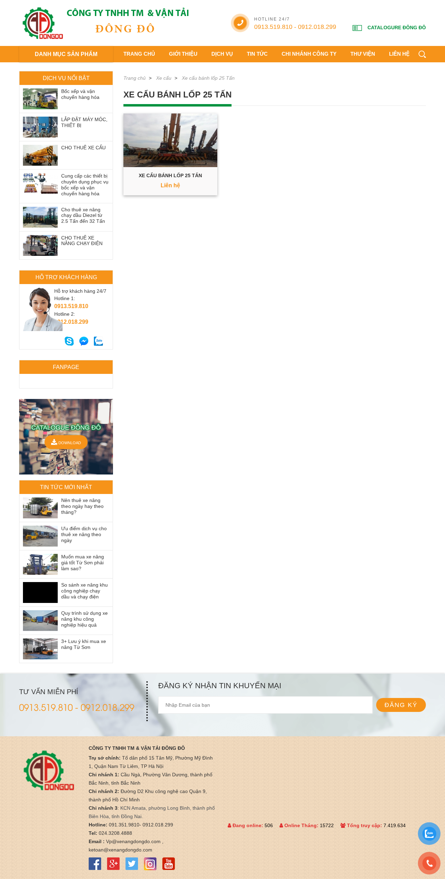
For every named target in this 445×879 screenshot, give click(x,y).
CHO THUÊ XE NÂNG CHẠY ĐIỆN (82, 240)
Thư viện (362, 54)
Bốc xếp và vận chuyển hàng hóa (80, 94)
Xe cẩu (163, 78)
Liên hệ (399, 54)
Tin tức (257, 54)
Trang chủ (139, 54)
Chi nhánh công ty (309, 54)
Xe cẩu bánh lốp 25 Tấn (208, 78)
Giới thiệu (183, 54)
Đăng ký (401, 704)
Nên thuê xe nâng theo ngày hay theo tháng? (82, 506)
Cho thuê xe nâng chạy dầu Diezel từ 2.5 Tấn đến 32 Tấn (83, 215)
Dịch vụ (222, 54)
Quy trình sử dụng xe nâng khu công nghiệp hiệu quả (84, 619)
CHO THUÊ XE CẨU (83, 147)
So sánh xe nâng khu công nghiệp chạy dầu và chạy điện (84, 590)
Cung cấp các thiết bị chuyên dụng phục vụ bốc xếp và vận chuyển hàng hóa (84, 184)
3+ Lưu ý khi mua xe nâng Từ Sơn (83, 644)
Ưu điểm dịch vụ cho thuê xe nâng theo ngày (84, 534)
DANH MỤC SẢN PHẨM (66, 54)
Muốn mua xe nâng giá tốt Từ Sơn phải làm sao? (82, 562)
